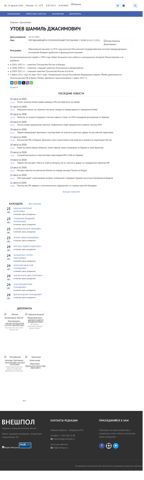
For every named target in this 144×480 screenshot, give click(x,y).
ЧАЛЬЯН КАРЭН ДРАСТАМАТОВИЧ (28, 276)
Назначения (58, 14)
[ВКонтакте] (12, 82)
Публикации (13, 14)
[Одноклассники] (15, 82)
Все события (35, 204)
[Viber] (27, 82)
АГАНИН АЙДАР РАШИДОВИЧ (26, 238)
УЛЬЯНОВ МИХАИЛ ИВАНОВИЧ (27, 229)
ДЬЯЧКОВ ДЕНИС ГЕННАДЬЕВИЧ (28, 295)
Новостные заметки (36, 14)
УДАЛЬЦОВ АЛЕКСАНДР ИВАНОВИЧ (35, 367)
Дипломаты (75, 14)
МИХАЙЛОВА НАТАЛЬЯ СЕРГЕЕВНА (15, 364)
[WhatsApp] (31, 82)
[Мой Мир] (19, 82)
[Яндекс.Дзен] (123, 5)
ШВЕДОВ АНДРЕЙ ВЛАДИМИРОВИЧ (36, 321)
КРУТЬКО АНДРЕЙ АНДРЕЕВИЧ (27, 246)
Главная (14, 22)
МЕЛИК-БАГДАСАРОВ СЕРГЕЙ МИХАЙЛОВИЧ (15, 324)
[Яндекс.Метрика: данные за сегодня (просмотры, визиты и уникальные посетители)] (10, 447)
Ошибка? (14, 87)
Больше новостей (71, 192)
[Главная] (76, 4)
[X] (23, 82)
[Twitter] (118, 5)
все (24, 400)
